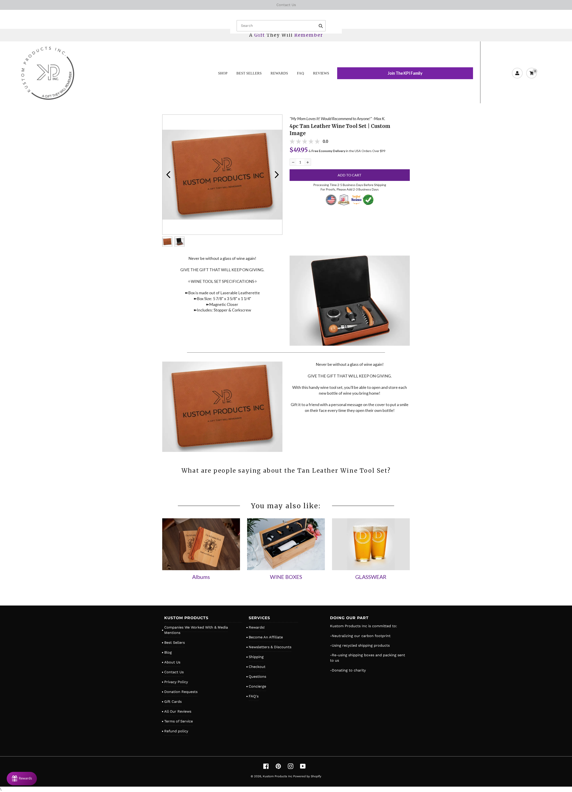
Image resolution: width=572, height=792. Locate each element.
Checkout (257, 667)
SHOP (222, 73)
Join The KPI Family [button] (405, 73)
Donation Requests (181, 692)
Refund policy (176, 731)
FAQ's (254, 696)
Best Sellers (174, 642)
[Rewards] (22, 778)
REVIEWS (321, 73)
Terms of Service (178, 721)
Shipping (256, 657)
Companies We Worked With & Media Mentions (196, 630)
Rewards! (257, 627)
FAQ (300, 73)
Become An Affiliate (266, 637)
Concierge (257, 686)
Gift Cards (173, 701)
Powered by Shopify (307, 776)
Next (276, 174)
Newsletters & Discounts (270, 647)
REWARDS (279, 73)
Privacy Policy (176, 682)
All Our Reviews (177, 711)
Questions (257, 676)
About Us (172, 662)
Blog (168, 652)
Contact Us (174, 672)
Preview (168, 174)
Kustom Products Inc (278, 776)
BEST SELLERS (249, 73)
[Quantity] (293, 162)
